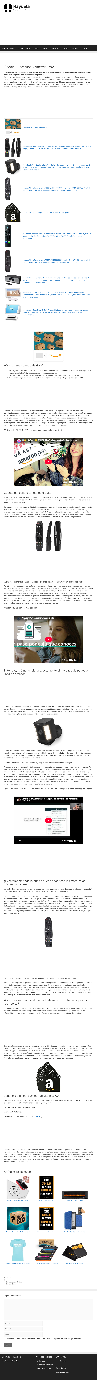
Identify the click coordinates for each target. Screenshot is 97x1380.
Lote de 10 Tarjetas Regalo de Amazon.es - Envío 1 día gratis (46, 213)
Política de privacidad (45, 1365)
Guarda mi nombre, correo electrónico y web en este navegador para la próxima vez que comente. (43, 1339)
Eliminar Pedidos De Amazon (46, 1232)
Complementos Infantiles (14, 1282)
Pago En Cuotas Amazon (75, 1200)
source (38, 1117)
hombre (36, 48)
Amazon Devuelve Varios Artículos (18, 1263)
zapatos (45, 48)
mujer (28, 48)
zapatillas (55, 48)
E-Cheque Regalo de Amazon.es (35, 128)
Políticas (84, 48)
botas (66, 48)
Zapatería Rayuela (8, 48)
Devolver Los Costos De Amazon (75, 1232)
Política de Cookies (44, 1368)
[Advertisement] (48, 30)
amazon (8, 1278)
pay (19, 1280)
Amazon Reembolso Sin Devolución (18, 1232)
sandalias (75, 48)
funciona (14, 1280)
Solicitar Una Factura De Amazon (18, 1200)
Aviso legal (41, 1361)
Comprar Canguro (11, 1284)
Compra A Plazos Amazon (74, 1263)
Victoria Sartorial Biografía (10, 1361)
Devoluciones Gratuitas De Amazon (46, 1263)
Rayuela (21, 6)
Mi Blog (20, 48)
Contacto (63, 1361)
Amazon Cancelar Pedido (46, 1200)
